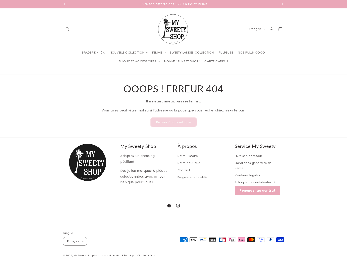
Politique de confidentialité (255, 182)
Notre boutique (189, 163)
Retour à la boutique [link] (173, 122)
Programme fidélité (192, 177)
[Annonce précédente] (64, 4)
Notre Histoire (188, 156)
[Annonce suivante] (282, 4)
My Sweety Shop (84, 255)
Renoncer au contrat (257, 190)
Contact (184, 170)
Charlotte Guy (146, 255)
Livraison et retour (248, 156)
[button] (67, 29)
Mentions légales (247, 175)
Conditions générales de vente (253, 165)
